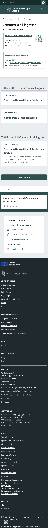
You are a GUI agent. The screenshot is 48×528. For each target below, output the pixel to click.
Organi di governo (7, 295)
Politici (3, 302)
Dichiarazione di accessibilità (11, 480)
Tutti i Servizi (24, 177)
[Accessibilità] (6, 522)
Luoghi (3, 357)
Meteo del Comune (8, 447)
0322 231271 (17, 40)
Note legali (5, 476)
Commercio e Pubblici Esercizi (16, 55)
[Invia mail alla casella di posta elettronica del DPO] (18, 414)
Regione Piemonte (8, 3)
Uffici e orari (5, 398)
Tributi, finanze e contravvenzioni (13, 333)
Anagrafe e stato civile (9, 318)
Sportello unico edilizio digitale (12, 440)
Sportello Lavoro (7, 465)
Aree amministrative (8, 284)
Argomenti (12, 19)
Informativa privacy (8, 472)
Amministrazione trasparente (12, 483)
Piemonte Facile (7, 444)
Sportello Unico (7, 437)
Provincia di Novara (8, 454)
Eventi (3, 361)
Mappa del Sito (15, 519)
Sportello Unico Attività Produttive (18, 35)
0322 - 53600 (17, 60)
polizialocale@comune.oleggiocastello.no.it (25, 62)
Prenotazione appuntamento (12, 491)
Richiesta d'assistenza (9, 493)
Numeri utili (5, 402)
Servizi (26, 516)
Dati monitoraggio (8, 516)
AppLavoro (5, 469)
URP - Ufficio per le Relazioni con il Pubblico (17, 394)
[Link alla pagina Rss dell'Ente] (2, 505)
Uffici (3, 306)
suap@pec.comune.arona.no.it (20, 45)
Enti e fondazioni (7, 292)
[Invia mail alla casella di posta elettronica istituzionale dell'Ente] (22, 387)
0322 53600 (13, 381)
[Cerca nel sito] (41, 9)
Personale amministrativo (10, 299)
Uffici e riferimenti (10, 95)
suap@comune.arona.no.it (19, 42)
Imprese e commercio (11, 145)
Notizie (3, 345)
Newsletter (5, 508)
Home (5, 19)
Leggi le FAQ (6, 485)
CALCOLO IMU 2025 (9, 462)
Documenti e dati (7, 288)
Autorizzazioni (6, 322)
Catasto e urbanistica (9, 325)
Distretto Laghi (6, 458)
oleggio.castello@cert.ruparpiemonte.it (23, 65)
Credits (40, 516)
